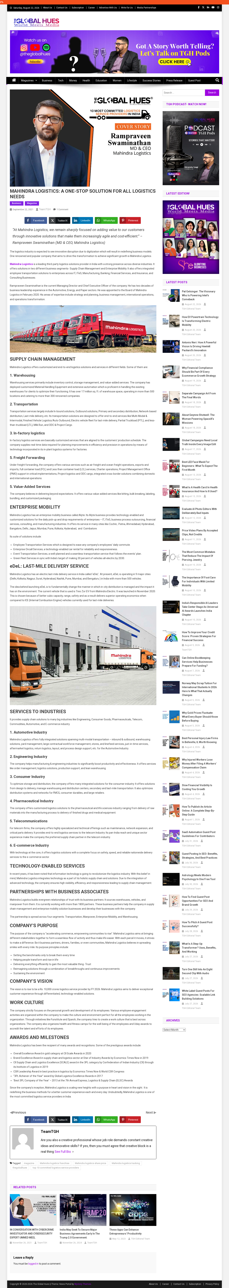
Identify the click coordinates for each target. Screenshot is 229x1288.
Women (117, 80)
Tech (61, 80)
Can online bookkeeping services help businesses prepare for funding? (197, 661)
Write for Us (127, 7)
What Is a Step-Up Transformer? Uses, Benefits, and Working (199, 947)
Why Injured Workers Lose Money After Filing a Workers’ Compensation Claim (199, 763)
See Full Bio (63, 1151)
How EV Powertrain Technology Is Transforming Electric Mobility (200, 321)
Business (47, 80)
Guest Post (194, 80)
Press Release (174, 80)
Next (150, 1112)
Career (91, 7)
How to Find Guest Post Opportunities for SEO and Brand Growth (197, 900)
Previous (19, 1112)
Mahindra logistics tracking (126, 1163)
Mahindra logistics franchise (54, 1163)
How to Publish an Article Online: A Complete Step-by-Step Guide (198, 810)
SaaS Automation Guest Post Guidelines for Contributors (198, 834)
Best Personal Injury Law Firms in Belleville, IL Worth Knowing (200, 740)
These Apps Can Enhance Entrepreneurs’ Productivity (125, 1231)
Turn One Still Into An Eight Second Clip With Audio (197, 971)
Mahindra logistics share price (90, 1163)
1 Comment (62, 209)
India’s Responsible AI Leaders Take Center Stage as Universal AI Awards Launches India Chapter (200, 609)
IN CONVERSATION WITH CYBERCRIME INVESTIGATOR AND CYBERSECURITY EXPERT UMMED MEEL (32, 1233)
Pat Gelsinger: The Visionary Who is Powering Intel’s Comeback (198, 295)
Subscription (78, 7)
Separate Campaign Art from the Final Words (199, 395)
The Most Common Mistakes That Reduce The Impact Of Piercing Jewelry (198, 556)
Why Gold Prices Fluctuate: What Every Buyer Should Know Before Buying (200, 716)
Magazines (27, 80)
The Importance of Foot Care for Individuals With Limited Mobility (199, 581)
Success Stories (152, 80)
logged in (33, 1263)
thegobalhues (20, 1167)
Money (73, 80)
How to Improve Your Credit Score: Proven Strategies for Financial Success (199, 636)
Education (101, 80)
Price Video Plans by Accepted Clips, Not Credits (200, 532)
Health (86, 80)
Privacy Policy (212, 1284)
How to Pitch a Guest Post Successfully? (197, 924)
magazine (29, 1163)
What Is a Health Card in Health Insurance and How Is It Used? (200, 489)
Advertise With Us (108, 7)
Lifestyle (132, 80)
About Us (47, 7)
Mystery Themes (82, 1284)
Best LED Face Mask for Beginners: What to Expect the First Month (200, 466)
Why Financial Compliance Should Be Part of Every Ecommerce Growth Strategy (199, 371)
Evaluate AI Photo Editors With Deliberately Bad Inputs (199, 511)
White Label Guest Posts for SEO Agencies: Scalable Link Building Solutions (198, 994)
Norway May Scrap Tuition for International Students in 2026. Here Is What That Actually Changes (199, 689)
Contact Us (61, 7)
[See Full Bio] (73, 1152)
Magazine (32, 203)
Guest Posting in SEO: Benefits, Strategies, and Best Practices (200, 855)
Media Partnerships (146, 7)
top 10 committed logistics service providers (56, 1167)
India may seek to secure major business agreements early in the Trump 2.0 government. (80, 1233)
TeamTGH (45, 209)
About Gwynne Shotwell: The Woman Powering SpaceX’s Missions (198, 418)
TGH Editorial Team (140, 1239)
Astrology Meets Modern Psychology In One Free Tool (198, 877)
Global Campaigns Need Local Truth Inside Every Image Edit (199, 442)
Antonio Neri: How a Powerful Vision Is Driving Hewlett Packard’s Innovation (199, 346)
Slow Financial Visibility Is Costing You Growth (197, 787)
